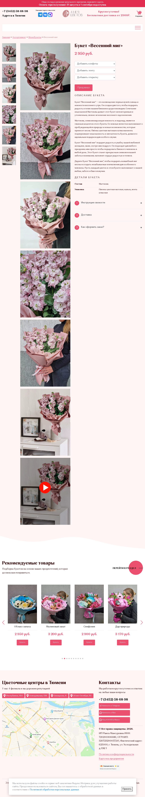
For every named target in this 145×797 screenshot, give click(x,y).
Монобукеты (34, 37)
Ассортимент (19, 37)
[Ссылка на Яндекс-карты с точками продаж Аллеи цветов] (48, 728)
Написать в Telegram (111, 706)
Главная (6, 37)
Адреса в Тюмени (13, 15)
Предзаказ (83, 88)
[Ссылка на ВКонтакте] (45, 14)
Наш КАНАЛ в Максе (111, 720)
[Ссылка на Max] (50, 14)
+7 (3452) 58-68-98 (15, 11)
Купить (22, 642)
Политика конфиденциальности (116, 754)
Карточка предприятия (111, 759)
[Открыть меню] (138, 27)
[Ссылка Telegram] (40, 14)
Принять (127, 789)
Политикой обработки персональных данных (54, 790)
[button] (62, 658)
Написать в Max (109, 713)
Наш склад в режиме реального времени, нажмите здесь (73, 2)
